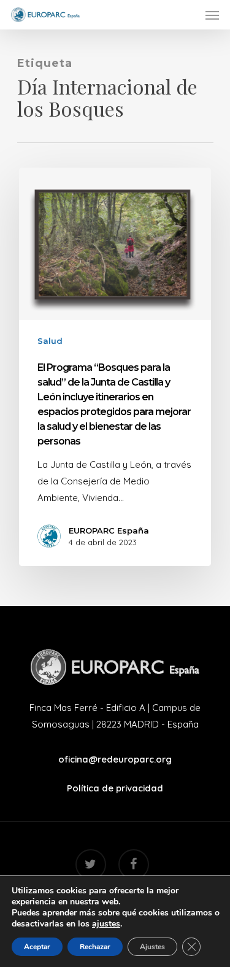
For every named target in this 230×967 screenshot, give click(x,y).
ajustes (106, 924)
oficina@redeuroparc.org (115, 759)
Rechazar (95, 947)
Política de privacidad (115, 788)
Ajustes (152, 947)
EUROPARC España (109, 530)
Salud (50, 341)
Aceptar (37, 947)
